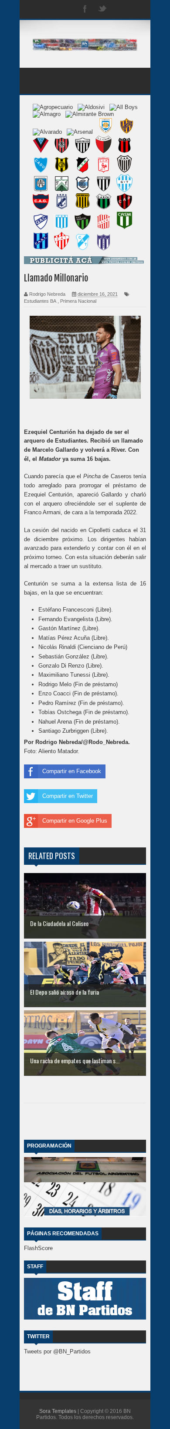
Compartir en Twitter (67, 796)
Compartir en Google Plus (74, 820)
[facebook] (85, 9)
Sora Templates (57, 1411)
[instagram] (120, 9)
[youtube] (137, 9)
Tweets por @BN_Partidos (57, 1351)
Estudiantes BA (40, 301)
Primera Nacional (78, 301)
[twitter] (102, 9)
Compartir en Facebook (71, 771)
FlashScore (38, 1248)
